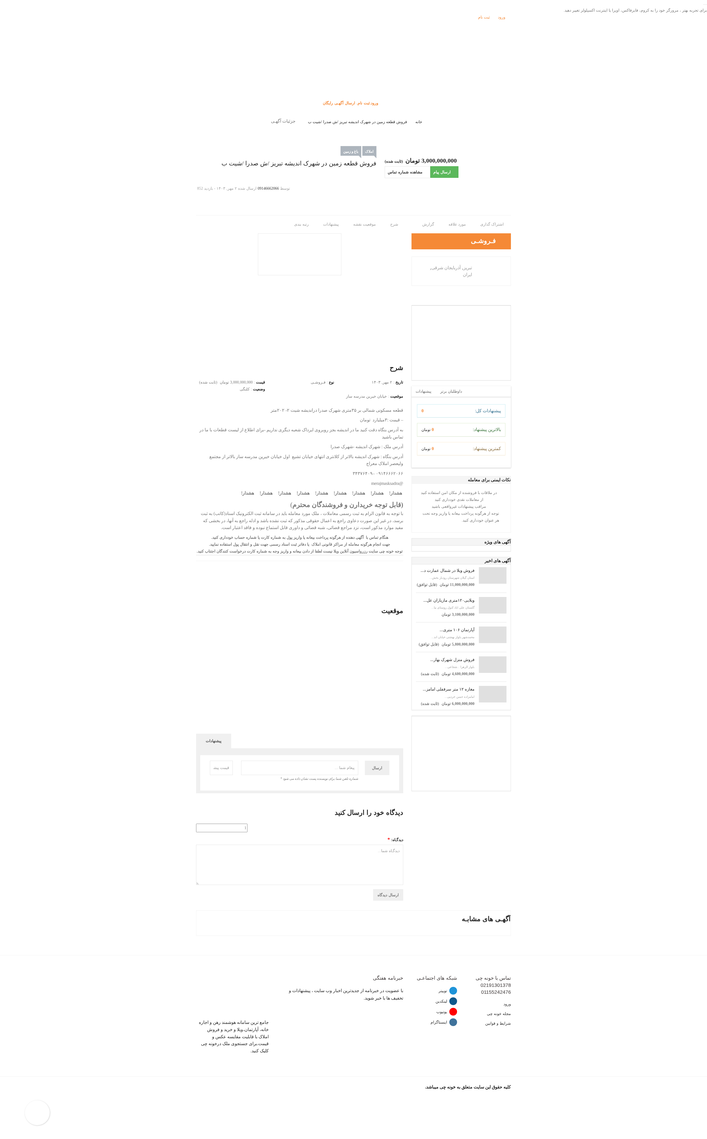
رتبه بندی (302, 224)
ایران (467, 274)
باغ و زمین (350, 151)
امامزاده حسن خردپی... (459, 696)
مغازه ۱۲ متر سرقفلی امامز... (448, 689)
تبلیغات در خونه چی (354, 86)
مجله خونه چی (499, 1014)
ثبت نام (484, 17)
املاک (369, 151)
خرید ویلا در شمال (353, 66)
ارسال (377, 768)
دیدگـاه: (395, 839)
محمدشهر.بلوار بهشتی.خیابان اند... (452, 637)
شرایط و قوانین (498, 1023)
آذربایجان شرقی (446, 267)
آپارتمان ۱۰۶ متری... (457, 630)
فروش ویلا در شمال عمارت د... (447, 570)
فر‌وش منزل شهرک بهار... (452, 659)
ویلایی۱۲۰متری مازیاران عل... (448, 600)
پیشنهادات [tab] (423, 391)
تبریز (467, 267)
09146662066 (268, 188)
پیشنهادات (331, 224)
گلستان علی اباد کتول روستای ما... (452, 607)
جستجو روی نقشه (353, 80)
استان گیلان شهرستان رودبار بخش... (451, 577)
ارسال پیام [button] (442, 172)
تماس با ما (353, 93)
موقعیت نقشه (365, 224)
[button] (407, 172)
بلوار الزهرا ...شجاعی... (459, 666)
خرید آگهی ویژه (353, 73)
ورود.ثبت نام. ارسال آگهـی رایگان (351, 103)
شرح (394, 224)
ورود (502, 17)
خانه (418, 122)
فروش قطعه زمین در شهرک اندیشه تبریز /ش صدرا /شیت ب (357, 122)
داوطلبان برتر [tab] (451, 391)
